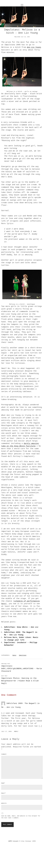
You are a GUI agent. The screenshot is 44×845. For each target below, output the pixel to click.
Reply (16, 731)
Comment (4, 754)
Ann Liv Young (34, 47)
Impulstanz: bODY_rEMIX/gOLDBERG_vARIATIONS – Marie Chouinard (21, 668)
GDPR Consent (13, 841)
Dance (14, 655)
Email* (3, 793)
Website (4, 803)
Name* (3, 783)
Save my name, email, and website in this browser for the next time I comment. (20, 817)
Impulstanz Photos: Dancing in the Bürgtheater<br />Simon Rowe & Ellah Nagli (20, 680)
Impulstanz (22, 655)
